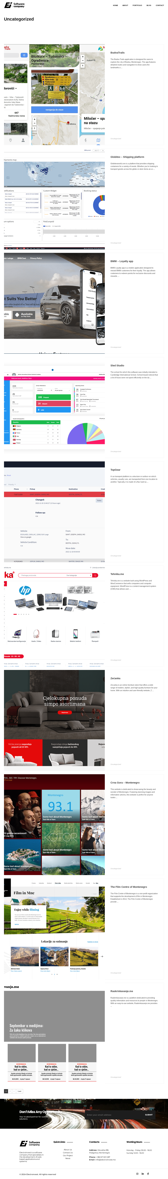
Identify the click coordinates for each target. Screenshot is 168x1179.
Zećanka (115, 678)
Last (19, 1091)
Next (14, 1091)
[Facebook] (148, 1174)
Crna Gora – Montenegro (125, 782)
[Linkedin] (143, 1174)
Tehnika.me (117, 574)
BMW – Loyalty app (122, 261)
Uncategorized (116, 138)
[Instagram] (137, 1174)
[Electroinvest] (15, 5)
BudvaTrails (118, 52)
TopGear (115, 469)
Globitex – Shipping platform (127, 157)
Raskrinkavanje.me (122, 991)
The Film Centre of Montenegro (129, 886)
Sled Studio (117, 365)
